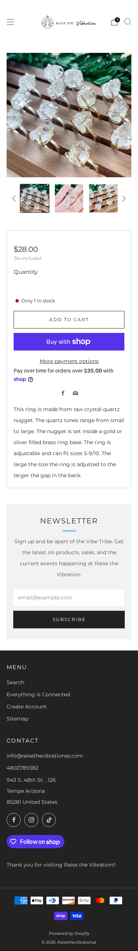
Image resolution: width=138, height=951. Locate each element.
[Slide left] (15, 198)
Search (15, 682)
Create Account (27, 706)
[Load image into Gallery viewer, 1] (34, 198)
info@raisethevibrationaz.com (45, 755)
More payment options (69, 361)
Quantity (26, 271)
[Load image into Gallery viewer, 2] (69, 198)
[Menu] (10, 22)
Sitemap (17, 718)
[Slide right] (122, 198)
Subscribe (69, 619)
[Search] (127, 21)
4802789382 (22, 768)
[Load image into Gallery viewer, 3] (103, 198)
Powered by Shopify (69, 933)
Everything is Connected (38, 694)
